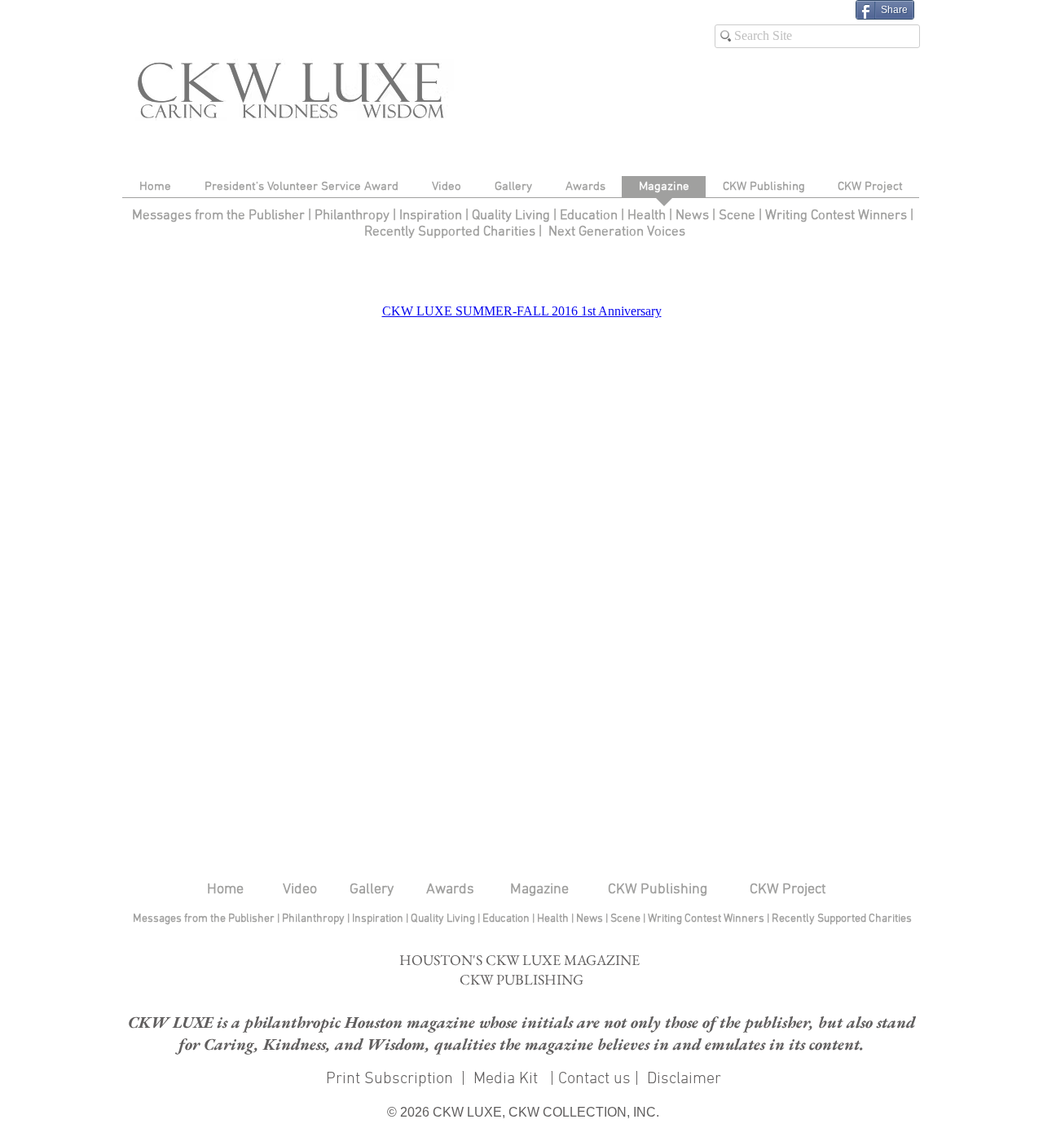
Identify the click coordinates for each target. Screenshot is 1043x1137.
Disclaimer (684, 1079)
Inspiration (432, 216)
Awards (450, 889)
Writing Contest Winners (836, 216)
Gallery (372, 889)
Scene (626, 919)
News (692, 216)
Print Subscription (387, 1079)
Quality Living (512, 216)
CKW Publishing (657, 889)
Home (225, 889)
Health (646, 216)
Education (590, 216)
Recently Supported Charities (449, 232)
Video (300, 889)
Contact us (594, 1079)
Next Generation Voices (616, 232)
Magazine (539, 889)
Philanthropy (352, 216)
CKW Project (788, 889)
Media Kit (507, 1079)
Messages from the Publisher (220, 216)
